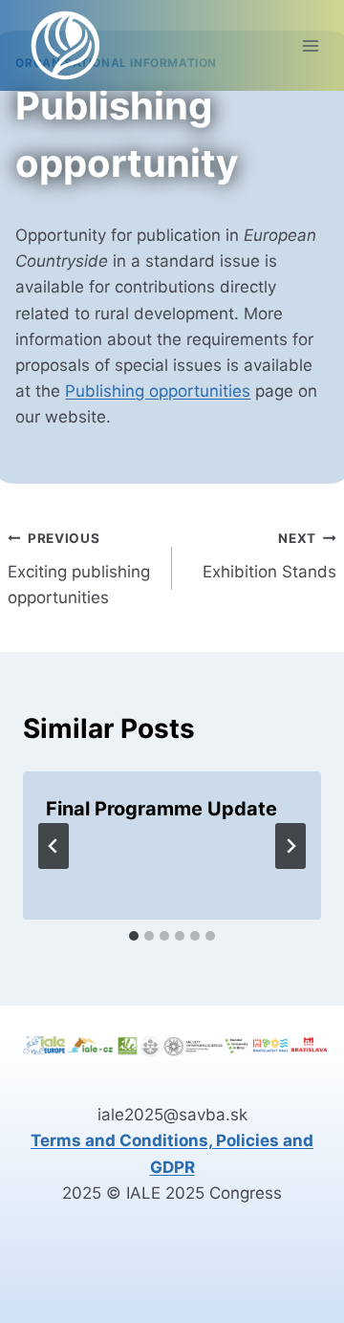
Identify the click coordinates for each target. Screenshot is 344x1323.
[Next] (290, 846)
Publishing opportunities (157, 391)
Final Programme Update (161, 808)
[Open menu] (310, 45)
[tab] (134, 936)
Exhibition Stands (269, 556)
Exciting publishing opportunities (79, 569)
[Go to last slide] (53, 846)
